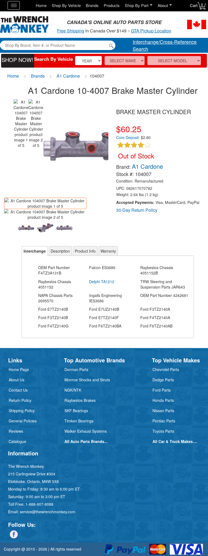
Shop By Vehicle (66, 5)
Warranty (108, 251)
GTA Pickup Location (151, 31)
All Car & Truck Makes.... (174, 441)
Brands (92, 5)
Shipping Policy (22, 410)
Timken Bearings (78, 420)
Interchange (35, 251)
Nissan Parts (163, 410)
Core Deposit (127, 137)
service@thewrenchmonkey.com (47, 511)
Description (60, 251)
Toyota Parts (163, 431)
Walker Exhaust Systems (85, 431)
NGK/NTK (72, 390)
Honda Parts (163, 400)
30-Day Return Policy (136, 210)
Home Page (19, 369)
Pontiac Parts (163, 420)
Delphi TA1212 (101, 281)
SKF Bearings (76, 410)
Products (112, 5)
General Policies (23, 420)
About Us (16, 379)
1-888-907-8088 (39, 504)
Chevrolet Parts (165, 369)
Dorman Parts (76, 369)
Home (41, 5)
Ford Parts (161, 390)
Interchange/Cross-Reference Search (165, 45)
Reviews (16, 431)
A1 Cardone (68, 76)
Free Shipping (70, 31)
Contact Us (18, 390)
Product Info (85, 251)
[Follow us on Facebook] (14, 534)
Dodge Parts (163, 379)
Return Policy (20, 400)
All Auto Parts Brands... (86, 441)
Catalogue (17, 441)
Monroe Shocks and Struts (87, 379)
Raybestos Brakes (80, 400)
